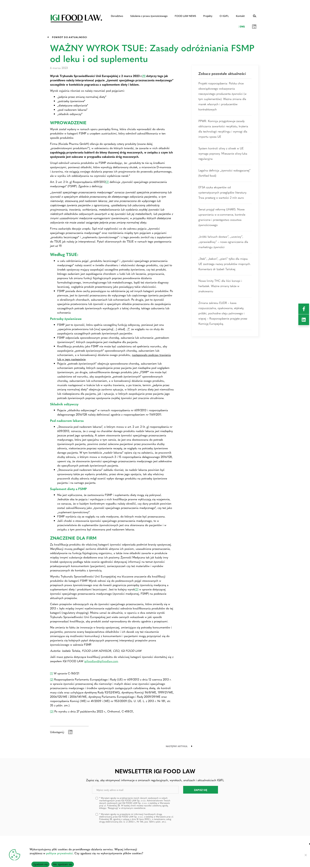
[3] (136, 589)
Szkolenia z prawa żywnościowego (149, 16)
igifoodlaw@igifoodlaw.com (101, 661)
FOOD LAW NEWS (185, 16)
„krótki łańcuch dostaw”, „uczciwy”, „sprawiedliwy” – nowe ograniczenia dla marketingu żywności (223, 241)
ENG (241, 26)
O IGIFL (224, 16)
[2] (107, 182)
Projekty (207, 16)
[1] (143, 76)
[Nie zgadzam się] (305, 855)
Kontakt (240, 16)
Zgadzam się (40, 864)
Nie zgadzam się (62, 864)
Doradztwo (117, 16)
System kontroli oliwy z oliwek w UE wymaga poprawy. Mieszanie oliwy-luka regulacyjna (222, 153)
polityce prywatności (59, 853)
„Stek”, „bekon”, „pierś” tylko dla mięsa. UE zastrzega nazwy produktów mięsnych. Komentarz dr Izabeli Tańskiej (224, 264)
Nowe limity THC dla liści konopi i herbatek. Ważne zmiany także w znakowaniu (220, 286)
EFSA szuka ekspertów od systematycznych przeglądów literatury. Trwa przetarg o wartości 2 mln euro (222, 192)
